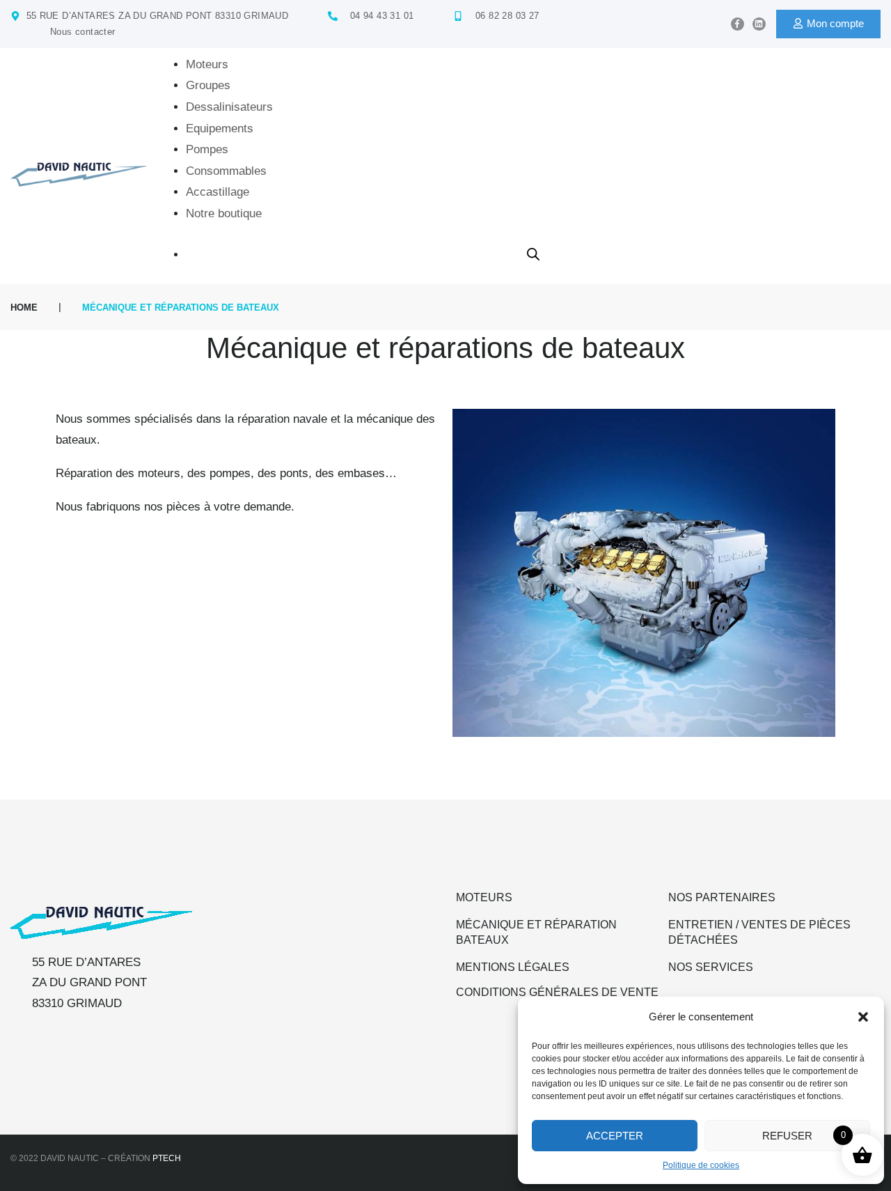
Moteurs (484, 897)
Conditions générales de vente (557, 992)
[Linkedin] (759, 24)
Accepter (614, 1136)
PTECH (166, 1158)
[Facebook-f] (737, 24)
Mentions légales (512, 967)
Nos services (710, 967)
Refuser (787, 1136)
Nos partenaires (721, 897)
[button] (863, 1017)
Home (24, 307)
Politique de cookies (701, 1165)
